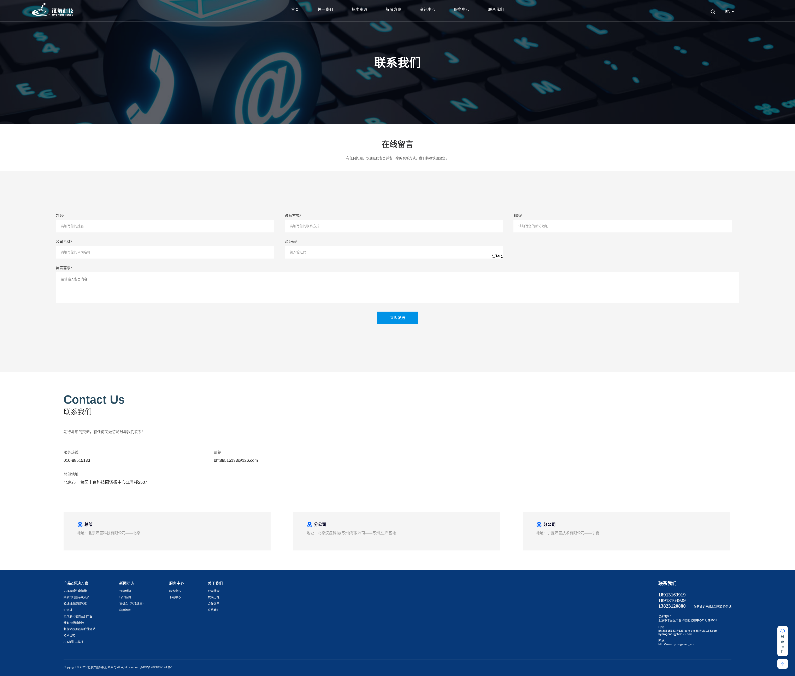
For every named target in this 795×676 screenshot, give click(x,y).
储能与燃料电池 (74, 622)
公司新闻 (125, 591)
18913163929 (672, 600)
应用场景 (125, 610)
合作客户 (213, 603)
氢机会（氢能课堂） (132, 603)
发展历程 (213, 597)
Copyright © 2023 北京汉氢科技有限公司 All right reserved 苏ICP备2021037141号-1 (118, 667)
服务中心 (462, 9)
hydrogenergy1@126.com (675, 634)
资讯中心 (428, 9)
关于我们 (325, 9)
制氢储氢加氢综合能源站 (79, 629)
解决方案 (393, 9)
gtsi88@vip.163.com (704, 630)
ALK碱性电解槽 (73, 641)
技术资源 (359, 9)
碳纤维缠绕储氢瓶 (75, 603)
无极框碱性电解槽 (75, 591)
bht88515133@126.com (674, 630)
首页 (295, 9)
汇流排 (68, 610)
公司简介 (213, 591)
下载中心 (175, 597)
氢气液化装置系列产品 (78, 616)
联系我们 (496, 9)
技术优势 (69, 635)
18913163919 (672, 594)
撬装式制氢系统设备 (77, 597)
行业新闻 (125, 597)
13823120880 (672, 605)
